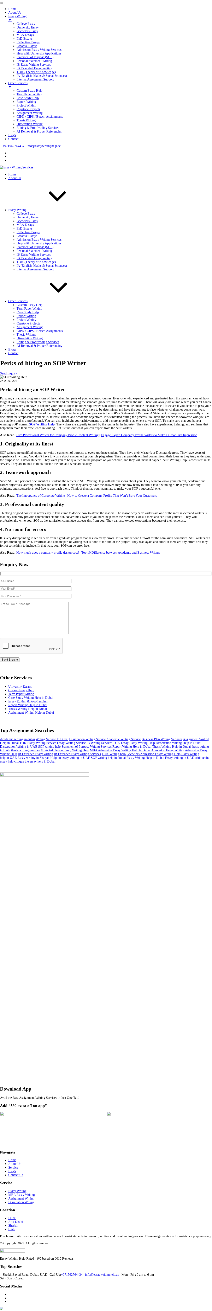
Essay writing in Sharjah (33, 757)
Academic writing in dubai (17, 739)
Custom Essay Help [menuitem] (29, 90)
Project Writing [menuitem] (26, 105)
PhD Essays (24, 228)
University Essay (28, 217)
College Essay (26, 213)
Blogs (12, 349)
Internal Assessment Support (35, 269)
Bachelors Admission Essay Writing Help (153, 754)
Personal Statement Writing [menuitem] (34, 61)
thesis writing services (25, 750)
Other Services (18, 301)
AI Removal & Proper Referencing (39, 345)
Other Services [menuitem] (18, 85)
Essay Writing (17, 210)
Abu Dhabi (15, 1221)
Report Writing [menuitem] (26, 101)
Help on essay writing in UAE (70, 757)
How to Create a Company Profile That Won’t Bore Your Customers (112, 495)
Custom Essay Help (29, 305)
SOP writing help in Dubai (108, 757)
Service (13, 1167)
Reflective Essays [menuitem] (28, 42)
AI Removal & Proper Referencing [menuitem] (39, 131)
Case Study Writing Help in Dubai (30, 697)
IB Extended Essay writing (35, 754)
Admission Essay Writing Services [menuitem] (39, 49)
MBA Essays (25, 224)
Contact (13, 353)
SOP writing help (49, 746)
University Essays (20, 686)
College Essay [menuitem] (26, 23)
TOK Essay (121, 743)
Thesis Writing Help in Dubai (27, 709)
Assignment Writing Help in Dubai (31, 712)
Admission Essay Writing (167, 750)
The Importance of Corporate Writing (40, 495)
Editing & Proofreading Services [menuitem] (38, 127)
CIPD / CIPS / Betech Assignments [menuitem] (40, 116)
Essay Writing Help (142, 743)
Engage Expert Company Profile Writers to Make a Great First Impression (149, 435)
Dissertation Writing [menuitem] (30, 124)
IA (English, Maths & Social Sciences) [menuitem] (42, 75)
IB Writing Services (99, 743)
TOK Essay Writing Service (37, 743)
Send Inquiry (8, 373)
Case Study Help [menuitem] (28, 98)
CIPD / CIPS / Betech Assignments (40, 331)
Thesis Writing (26, 334)
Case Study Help (28, 312)
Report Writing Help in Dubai (27, 705)
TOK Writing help (114, 754)
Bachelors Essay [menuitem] (27, 31)
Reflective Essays (28, 232)
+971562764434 (13, 146)
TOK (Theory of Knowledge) (36, 262)
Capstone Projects (28, 323)
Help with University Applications (39, 243)
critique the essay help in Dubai (34, 761)
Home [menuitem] (12, 9)
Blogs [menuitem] (12, 135)
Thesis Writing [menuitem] (26, 120)
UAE (11, 1229)
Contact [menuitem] (13, 139)
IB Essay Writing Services (34, 254)
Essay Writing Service (71, 743)
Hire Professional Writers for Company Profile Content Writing (57, 435)
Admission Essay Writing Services (39, 239)
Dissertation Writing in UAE (18, 746)
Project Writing (26, 319)
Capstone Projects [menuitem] (28, 109)
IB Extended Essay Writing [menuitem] (34, 68)
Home (12, 174)
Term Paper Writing (29, 308)
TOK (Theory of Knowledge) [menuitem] (36, 72)
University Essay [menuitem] (28, 27)
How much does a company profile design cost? (47, 552)
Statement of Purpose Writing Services (86, 746)
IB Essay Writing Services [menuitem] (34, 64)
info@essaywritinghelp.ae (44, 146)
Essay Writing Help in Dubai (145, 757)
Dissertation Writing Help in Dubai (178, 743)
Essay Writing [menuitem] (17, 18)
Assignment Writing (30, 327)
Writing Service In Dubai (52, 739)
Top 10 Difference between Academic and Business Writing (120, 552)
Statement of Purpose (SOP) (35, 247)
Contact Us (15, 1175)
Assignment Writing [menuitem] (30, 113)
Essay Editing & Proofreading (27, 701)
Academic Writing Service (123, 739)
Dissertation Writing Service (87, 739)
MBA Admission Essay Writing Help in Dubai (120, 750)
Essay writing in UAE (179, 757)
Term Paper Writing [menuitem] (29, 94)
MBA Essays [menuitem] (25, 35)
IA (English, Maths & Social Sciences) (42, 265)
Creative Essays (27, 236)
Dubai (12, 1218)
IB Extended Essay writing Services (77, 754)
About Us (14, 178)
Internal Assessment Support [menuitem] (35, 79)
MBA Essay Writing (21, 1194)
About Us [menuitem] (14, 12)
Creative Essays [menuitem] (27, 46)
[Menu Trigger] (1, 3)
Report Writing (26, 316)
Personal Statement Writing (34, 250)
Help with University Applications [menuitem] (39, 53)
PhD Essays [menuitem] (24, 38)
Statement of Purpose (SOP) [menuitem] (35, 57)
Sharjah (13, 1225)
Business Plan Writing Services (162, 739)
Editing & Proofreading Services (38, 342)
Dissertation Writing (30, 338)
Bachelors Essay (27, 221)
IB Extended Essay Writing (34, 258)
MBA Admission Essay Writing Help (65, 750)
